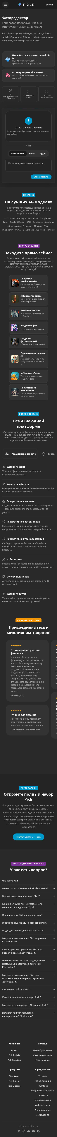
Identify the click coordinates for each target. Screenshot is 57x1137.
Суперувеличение (18, 576)
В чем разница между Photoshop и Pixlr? (24, 922)
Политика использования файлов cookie (43, 1100)
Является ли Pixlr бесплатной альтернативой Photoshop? (18, 1014)
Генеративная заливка (21, 501)
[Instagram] (23, 1131)
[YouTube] (33, 1131)
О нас (14, 1050)
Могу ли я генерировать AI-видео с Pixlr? (25, 1005)
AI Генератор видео (28, 96)
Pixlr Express (14, 1085)
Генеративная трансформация (25, 539)
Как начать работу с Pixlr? (16, 989)
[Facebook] (38, 1131)
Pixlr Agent (14, 1076)
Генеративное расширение (23, 521)
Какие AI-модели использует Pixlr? (21, 997)
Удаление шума (16, 593)
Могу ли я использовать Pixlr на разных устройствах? (24, 940)
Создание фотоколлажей (47, 96)
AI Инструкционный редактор (10, 96)
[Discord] (28, 1131)
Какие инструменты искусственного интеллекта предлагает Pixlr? (22, 905)
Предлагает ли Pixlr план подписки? (22, 915)
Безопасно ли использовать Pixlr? (21, 896)
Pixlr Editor (14, 1081)
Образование (43, 1060)
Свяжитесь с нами (42, 1055)
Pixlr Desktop (14, 1060)
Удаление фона (16, 466)
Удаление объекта (18, 484)
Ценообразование (42, 1050)
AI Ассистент (14, 559)
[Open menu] (5, 5)
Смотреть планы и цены (28, 837)
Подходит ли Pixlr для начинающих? (22, 930)
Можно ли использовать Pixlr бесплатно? (25, 888)
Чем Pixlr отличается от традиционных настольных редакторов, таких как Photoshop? (23, 964)
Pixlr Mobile (14, 1055)
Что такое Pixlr (10, 880)
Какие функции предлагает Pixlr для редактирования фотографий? (22, 951)
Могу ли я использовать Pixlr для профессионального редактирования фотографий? (23, 978)
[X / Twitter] (19, 1131)
